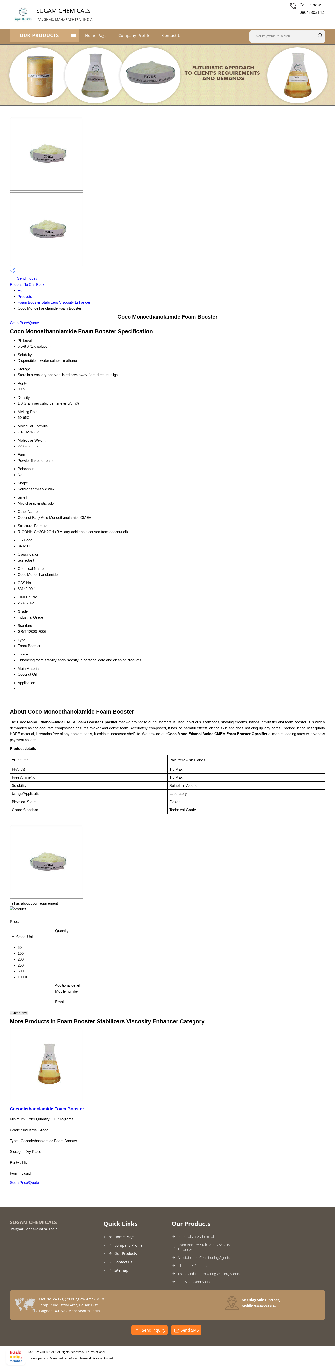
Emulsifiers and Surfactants (198, 1282)
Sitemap (121, 1270)
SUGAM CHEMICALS (64, 14)
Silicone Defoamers (192, 1265)
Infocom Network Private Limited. (91, 1358)
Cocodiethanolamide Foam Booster (47, 1108)
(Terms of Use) (95, 1352)
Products (25, 296)
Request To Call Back (27, 285)
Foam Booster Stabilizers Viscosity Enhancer (54, 302)
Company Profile (134, 35)
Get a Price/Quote (24, 323)
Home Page (96, 35)
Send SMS (190, 1330)
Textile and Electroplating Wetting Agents (209, 1273)
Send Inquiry (26, 278)
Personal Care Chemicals (197, 1236)
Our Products (39, 35)
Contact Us (172, 35)
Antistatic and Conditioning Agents (204, 1257)
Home (22, 290)
